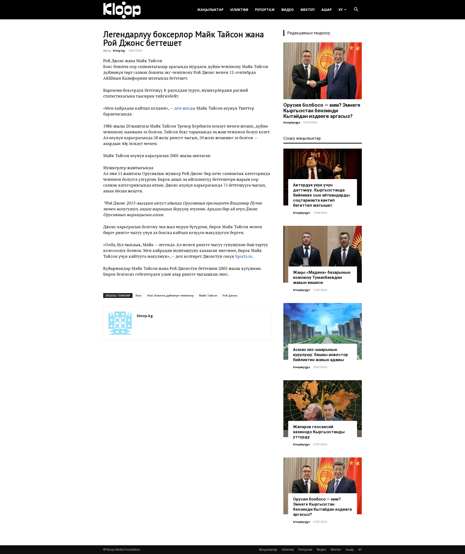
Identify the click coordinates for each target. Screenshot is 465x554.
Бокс (139, 295)
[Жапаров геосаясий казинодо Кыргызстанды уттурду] (322, 408)
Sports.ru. (244, 256)
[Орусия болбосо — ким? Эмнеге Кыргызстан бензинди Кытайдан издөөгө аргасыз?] (322, 70)
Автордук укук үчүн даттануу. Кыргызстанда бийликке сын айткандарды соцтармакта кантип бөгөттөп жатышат (321, 195)
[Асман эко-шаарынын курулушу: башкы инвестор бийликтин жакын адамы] (322, 331)
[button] (356, 10)
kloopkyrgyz (291, 122)
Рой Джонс (230, 295)
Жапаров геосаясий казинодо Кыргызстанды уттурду (319, 431)
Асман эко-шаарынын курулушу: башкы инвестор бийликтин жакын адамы (320, 354)
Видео (287, 9)
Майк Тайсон (208, 295)
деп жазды (184, 108)
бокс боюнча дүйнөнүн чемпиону (170, 295)
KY (341, 9)
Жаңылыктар (210, 9)
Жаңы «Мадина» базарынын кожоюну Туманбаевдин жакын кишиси (321, 277)
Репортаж (265, 9)
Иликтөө (239, 9)
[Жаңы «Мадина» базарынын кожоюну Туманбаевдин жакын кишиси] (322, 254)
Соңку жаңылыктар (302, 138)
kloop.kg (119, 50)
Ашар (326, 9)
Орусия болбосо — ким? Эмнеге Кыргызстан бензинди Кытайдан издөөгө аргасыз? (321, 110)
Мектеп (308, 9)
